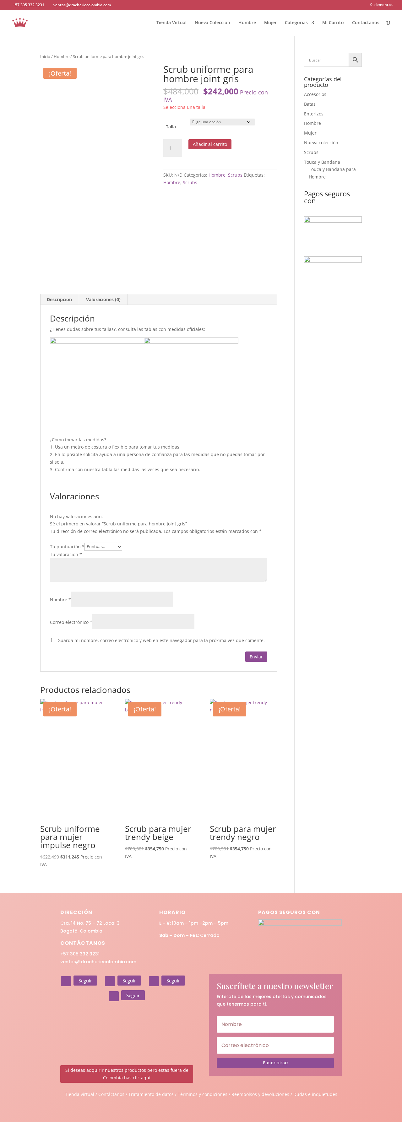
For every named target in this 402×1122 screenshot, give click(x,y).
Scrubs (235, 175)
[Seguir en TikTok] (154, 981)
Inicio (45, 56)
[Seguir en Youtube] (114, 996)
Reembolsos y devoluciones (260, 1094)
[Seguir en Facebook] (110, 981)
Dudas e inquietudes (315, 1094)
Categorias (296, 22)
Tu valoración (66, 554)
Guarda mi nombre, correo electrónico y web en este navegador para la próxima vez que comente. (161, 640)
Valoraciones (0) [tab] (103, 299)
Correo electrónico (71, 622)
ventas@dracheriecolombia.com (98, 962)
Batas (310, 104)
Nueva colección (321, 143)
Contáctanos (365, 22)
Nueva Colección (212, 22)
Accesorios (315, 94)
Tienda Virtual (171, 22)
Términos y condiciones (202, 1094)
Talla (171, 127)
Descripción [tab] (59, 299)
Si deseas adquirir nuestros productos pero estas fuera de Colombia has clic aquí (126, 1074)
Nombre (60, 600)
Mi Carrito (333, 22)
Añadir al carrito (210, 144)
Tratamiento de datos (151, 1094)
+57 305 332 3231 (80, 954)
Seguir (85, 980)
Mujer (270, 22)
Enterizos (313, 114)
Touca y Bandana (322, 162)
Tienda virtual (79, 1094)
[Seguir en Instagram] (66, 981)
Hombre (247, 22)
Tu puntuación (67, 546)
